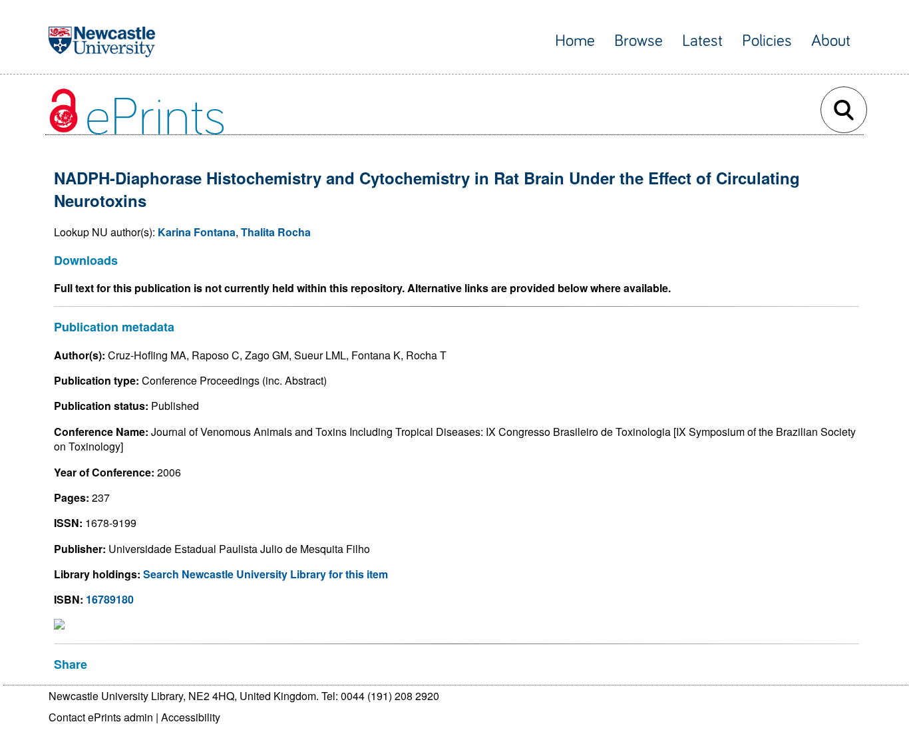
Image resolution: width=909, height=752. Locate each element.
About (830, 41)
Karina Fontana (197, 232)
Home (575, 41)
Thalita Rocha (276, 232)
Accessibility (190, 717)
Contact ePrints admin (101, 717)
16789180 (110, 599)
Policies (767, 41)
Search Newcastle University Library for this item (265, 574)
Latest (702, 41)
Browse (638, 41)
